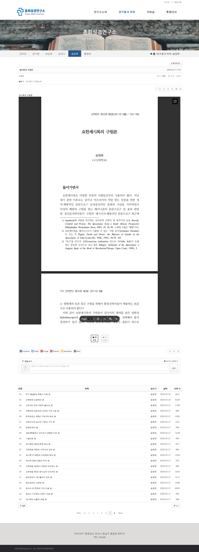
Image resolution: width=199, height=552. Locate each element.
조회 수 (177, 388)
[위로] (168, 89)
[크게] (160, 89)
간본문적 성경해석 (34, 400)
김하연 (22, 53)
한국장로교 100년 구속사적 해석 (40, 416)
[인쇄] (180, 89)
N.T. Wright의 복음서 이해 (37, 394)
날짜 (165, 388)
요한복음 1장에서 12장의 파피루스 (41, 466)
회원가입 (177, 2)
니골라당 (30, 438)
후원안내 (171, 12)
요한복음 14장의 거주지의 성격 (39, 449)
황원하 (87, 53)
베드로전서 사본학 (34, 483)
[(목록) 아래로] (172, 89)
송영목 (74, 53)
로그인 (167, 2)
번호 (20, 388)
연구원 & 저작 (127, 12)
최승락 (48, 53)
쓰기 (177, 505)
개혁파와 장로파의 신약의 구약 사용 (41, 411)
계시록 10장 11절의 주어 (36, 461)
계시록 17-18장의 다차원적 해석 (40, 455)
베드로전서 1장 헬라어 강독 (38, 477)
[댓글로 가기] (176, 89)
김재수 (61, 53)
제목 (87, 388)
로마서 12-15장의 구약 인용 (38, 488)
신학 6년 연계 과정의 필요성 (38, 405)
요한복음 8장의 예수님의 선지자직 (41, 472)
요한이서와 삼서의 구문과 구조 (39, 422)
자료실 (151, 12)
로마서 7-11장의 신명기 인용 (38, 494)
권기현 (35, 53)
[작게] (164, 89)
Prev (79, 513)
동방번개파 (31, 427)
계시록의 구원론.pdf (33, 81)
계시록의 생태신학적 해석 (37, 444)
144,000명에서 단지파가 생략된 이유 (42, 433)
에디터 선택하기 (172, 361)
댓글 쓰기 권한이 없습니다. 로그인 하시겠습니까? (50, 366)
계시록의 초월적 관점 (35, 499)
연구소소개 (100, 12)
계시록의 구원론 (26, 70)
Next (120, 513)
